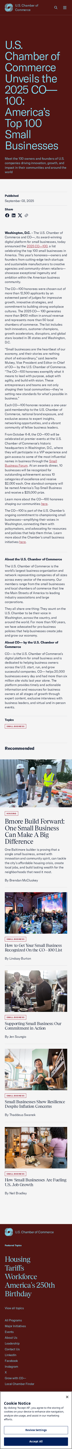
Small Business (15, 726)
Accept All (36, 1441)
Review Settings (36, 1430)
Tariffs (14, 1268)
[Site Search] (56, 7)
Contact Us (12, 1349)
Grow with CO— (15, 1378)
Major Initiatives (15, 1326)
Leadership (12, 1343)
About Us (11, 1338)
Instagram (11, 1366)
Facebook (11, 1361)
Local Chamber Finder (19, 1384)
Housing (11, 813)
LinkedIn (10, 1355)
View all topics (14, 1308)
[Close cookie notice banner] (67, 1397)
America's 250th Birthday (30, 1289)
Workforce (21, 1276)
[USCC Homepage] (36, 1232)
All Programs (13, 1320)
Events (9, 1332)
